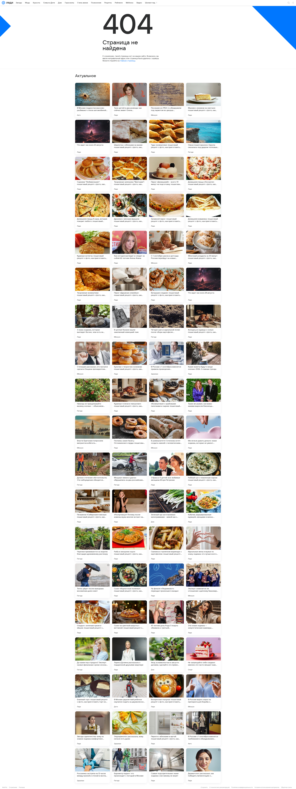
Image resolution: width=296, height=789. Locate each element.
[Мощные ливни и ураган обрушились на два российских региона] (129, 470)
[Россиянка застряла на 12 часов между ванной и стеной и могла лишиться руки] (92, 765)
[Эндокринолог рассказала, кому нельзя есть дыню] (129, 728)
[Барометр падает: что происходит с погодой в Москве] (129, 765)
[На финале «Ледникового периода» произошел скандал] (166, 580)
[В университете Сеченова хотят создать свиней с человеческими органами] (166, 433)
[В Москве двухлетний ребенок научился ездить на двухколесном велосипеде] (129, 691)
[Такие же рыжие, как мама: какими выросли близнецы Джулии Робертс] (203, 396)
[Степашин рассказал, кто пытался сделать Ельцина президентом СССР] (92, 359)
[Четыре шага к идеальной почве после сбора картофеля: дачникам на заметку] (166, 322)
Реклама (22, 787)
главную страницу (127, 61)
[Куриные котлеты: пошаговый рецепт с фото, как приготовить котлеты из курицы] (92, 248)
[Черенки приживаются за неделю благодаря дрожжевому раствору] (92, 544)
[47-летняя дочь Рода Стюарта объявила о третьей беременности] (166, 617)
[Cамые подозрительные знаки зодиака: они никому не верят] (166, 765)
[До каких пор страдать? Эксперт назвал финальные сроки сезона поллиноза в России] (92, 654)
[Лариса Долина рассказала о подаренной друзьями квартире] (129, 654)
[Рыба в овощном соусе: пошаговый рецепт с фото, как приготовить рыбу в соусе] (129, 544)
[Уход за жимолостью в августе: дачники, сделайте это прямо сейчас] (166, 654)
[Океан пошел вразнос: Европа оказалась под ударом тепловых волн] (203, 137)
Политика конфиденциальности (242, 787)
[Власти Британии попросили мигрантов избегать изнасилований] (92, 433)
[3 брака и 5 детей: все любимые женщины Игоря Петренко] (166, 470)
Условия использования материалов (266, 787)
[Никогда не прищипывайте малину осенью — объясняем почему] (92, 396)
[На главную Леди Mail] (9, 3)
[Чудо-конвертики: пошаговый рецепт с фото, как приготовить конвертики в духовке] (166, 137)
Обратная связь (286, 787)
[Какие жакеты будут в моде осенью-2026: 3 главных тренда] (203, 359)
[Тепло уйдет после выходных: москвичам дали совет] (92, 580)
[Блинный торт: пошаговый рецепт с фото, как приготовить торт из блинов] (92, 691)
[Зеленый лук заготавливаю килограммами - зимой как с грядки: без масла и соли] (166, 507)
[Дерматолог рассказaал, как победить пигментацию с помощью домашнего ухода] (203, 765)
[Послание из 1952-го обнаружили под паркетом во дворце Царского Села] (166, 100)
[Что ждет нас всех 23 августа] (92, 137)
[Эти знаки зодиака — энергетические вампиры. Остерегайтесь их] (203, 617)
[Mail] (3, 3)
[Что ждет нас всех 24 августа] (203, 285)
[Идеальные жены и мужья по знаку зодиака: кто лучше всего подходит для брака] (203, 544)
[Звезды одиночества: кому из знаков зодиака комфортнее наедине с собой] (92, 728)
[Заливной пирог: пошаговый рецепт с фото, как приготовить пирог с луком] (166, 211)
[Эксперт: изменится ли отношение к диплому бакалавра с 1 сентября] (203, 580)
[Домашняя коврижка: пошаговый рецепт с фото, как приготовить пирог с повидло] (203, 211)
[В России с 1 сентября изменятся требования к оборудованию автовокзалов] (203, 728)
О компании (13, 787)
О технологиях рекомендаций (219, 787)
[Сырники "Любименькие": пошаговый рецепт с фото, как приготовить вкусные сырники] (92, 174)
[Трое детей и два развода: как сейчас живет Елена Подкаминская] (129, 100)
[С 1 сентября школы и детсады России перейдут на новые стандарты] (166, 248)
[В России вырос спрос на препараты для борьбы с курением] (203, 691)
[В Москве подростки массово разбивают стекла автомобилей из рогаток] (92, 100)
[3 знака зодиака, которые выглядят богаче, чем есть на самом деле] (92, 322)
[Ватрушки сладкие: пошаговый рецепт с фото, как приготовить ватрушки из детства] (166, 285)
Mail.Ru (4, 787)
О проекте (204, 787)
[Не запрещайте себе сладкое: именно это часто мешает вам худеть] (203, 654)
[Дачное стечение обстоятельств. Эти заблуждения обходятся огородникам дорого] (92, 470)
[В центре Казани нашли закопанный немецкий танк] (129, 322)
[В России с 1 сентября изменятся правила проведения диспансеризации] (166, 359)
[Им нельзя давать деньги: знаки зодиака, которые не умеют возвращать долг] (203, 433)
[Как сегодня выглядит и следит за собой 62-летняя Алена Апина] (129, 248)
